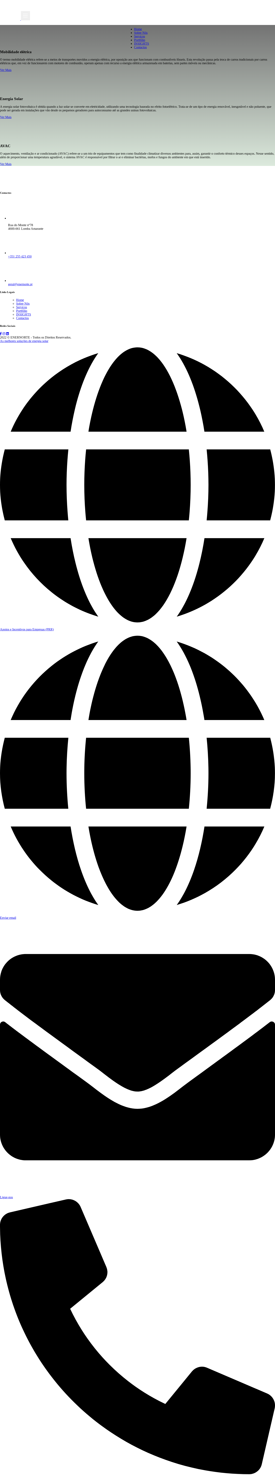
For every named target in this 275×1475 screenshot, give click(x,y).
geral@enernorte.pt (20, 284)
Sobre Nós (141, 32)
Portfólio (139, 40)
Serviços (139, 36)
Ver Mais (5, 70)
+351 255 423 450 (20, 256)
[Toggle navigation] (25, 15)
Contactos (140, 47)
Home (138, 29)
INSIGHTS (141, 43)
